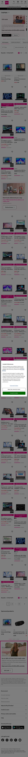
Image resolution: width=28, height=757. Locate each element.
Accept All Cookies (14, 393)
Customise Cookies (14, 385)
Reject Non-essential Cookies (14, 389)
